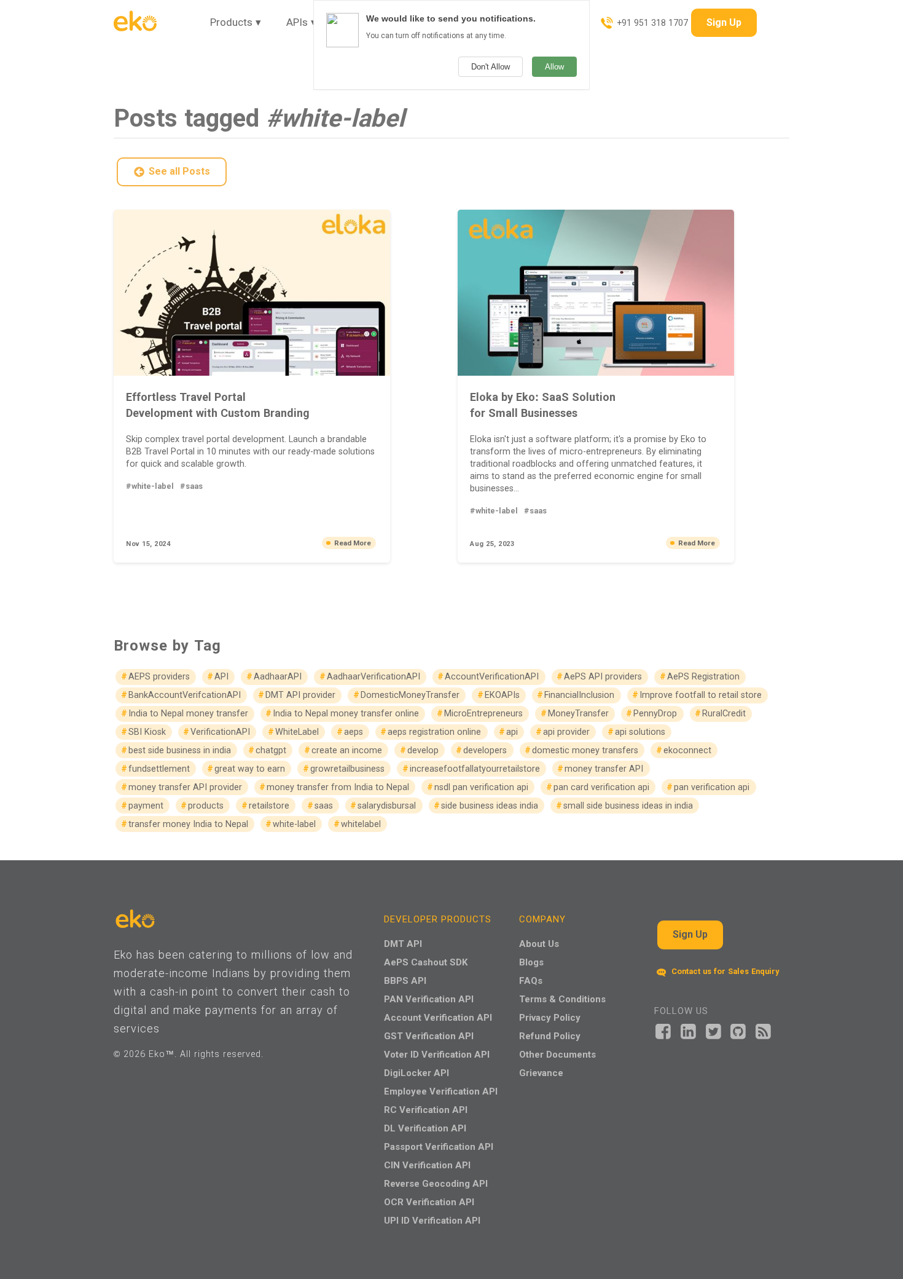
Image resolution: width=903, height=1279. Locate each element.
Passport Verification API (438, 1146)
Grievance (541, 1072)
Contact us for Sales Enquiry (724, 971)
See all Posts (179, 171)
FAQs (530, 980)
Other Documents (557, 1054)
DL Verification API (425, 1128)
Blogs (531, 962)
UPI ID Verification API (432, 1220)
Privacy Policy (549, 1017)
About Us (539, 943)
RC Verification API (425, 1109)
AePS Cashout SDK (425, 962)
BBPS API (405, 980)
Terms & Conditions (562, 999)
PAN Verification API (429, 999)
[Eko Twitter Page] (713, 1030)
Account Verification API (438, 1017)
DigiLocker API (416, 1072)
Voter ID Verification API (437, 1054)
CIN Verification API (427, 1165)
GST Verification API (429, 1036)
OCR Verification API (429, 1202)
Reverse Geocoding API (436, 1183)
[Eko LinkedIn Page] (688, 1030)
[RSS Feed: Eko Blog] (763, 1030)
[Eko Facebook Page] (663, 1030)
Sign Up (723, 22)
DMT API (403, 943)
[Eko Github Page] (738, 1030)
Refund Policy (549, 1036)
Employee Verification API (441, 1091)
